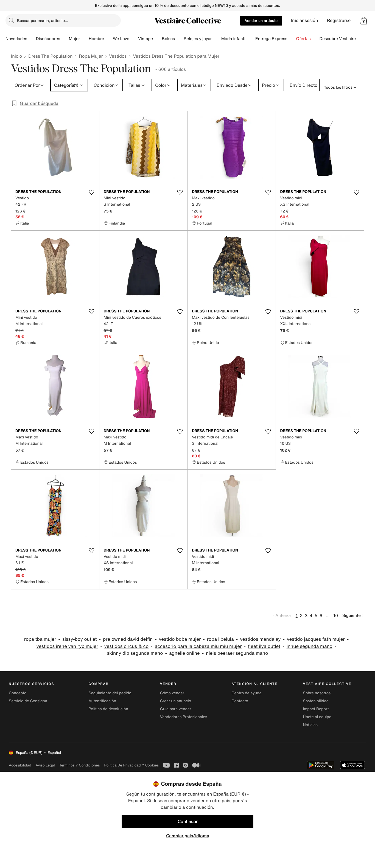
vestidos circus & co (126, 646)
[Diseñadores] (64, 39)
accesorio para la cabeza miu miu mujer (198, 646)
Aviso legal (45, 765)
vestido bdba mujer (180, 639)
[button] (364, 20)
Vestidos (118, 56)
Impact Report (316, 709)
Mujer (74, 39)
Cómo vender (172, 693)
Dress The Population (50, 56)
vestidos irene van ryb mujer (67, 646)
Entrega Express (271, 39)
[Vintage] (157, 39)
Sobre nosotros (317, 693)
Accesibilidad (20, 765)
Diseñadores (48, 39)
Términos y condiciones (79, 765)
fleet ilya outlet (264, 646)
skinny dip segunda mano (135, 653)
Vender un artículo (261, 20)
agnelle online (184, 653)
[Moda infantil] (251, 39)
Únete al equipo (317, 717)
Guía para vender (175, 709)
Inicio (16, 56)
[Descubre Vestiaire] (360, 39)
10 (335, 615)
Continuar (188, 821)
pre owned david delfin (128, 639)
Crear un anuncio (175, 701)
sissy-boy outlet (79, 639)
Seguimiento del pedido (109, 693)
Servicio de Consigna (28, 701)
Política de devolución (108, 709)
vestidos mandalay (260, 639)
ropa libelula (220, 639)
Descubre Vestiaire (338, 39)
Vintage (145, 39)
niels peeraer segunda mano (237, 653)
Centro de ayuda (246, 693)
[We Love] (133, 39)
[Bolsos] (179, 39)
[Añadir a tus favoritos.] (91, 192)
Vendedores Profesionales (183, 717)
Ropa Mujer (91, 56)
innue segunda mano (309, 646)
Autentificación (102, 701)
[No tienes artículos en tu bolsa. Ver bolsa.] (364, 20)
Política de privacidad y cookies (131, 765)
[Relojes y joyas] (217, 39)
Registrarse (339, 20)
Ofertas (303, 39)
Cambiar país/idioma (187, 835)
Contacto (239, 701)
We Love (121, 39)
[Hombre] (108, 39)
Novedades (16, 39)
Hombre (96, 39)
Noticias (310, 725)
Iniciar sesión (304, 20)
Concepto (17, 693)
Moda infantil (234, 39)
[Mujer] (84, 39)
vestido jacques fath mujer (316, 639)
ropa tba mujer (40, 639)
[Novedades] (31, 39)
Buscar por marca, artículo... (42, 20)
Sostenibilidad (316, 701)
